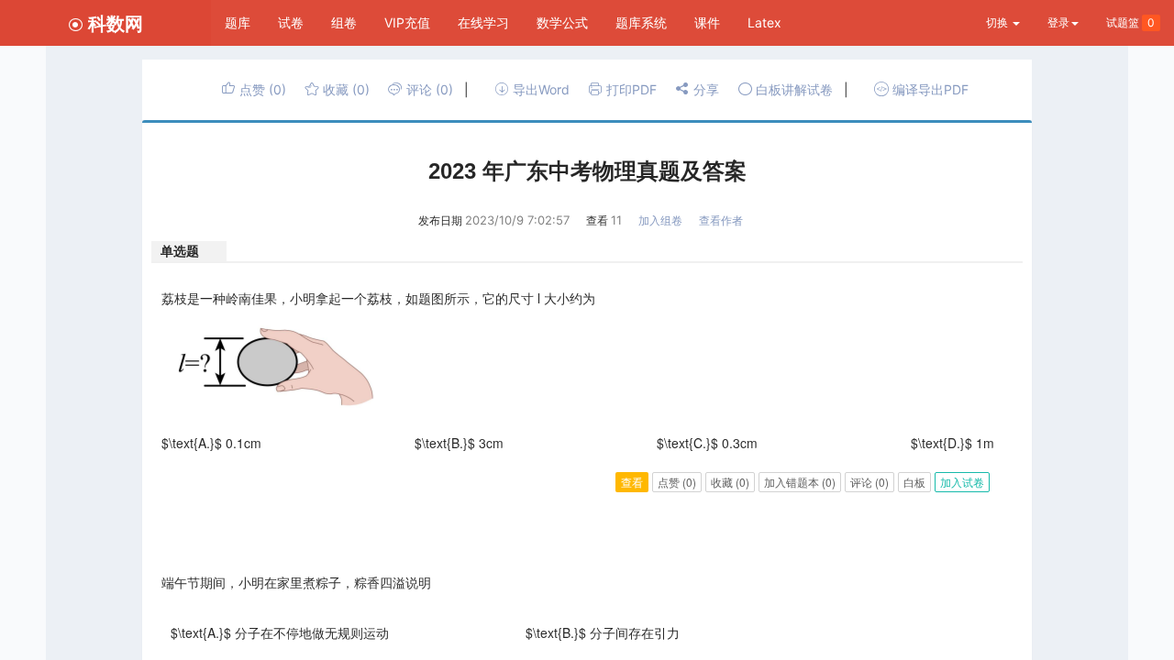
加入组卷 (660, 220)
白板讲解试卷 (792, 89)
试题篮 (1130, 22)
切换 (998, 22)
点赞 (261, 89)
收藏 (344, 89)
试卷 (291, 22)
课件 (707, 22)
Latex (764, 22)
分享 (704, 89)
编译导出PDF (929, 89)
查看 (632, 482)
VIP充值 (407, 22)
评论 (428, 89)
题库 (237, 22)
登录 (1058, 22)
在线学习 (483, 22)
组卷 (344, 22)
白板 (914, 482)
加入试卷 (962, 482)
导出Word (539, 89)
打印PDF (630, 89)
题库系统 (641, 22)
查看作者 (721, 220)
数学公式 (562, 22)
